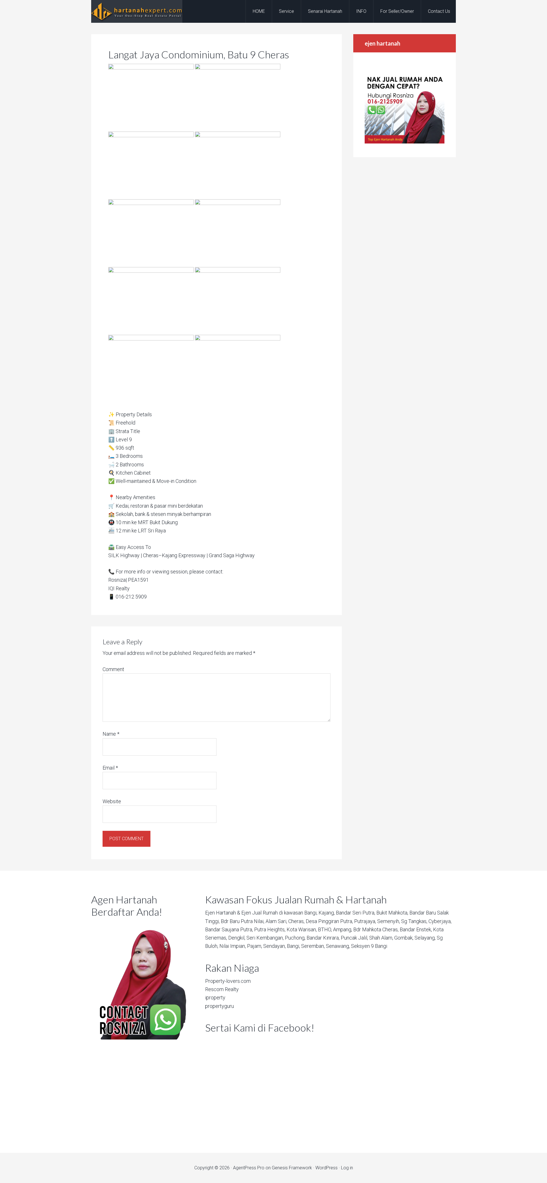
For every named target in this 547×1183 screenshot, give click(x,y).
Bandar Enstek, (416, 929)
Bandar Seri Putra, (355, 913)
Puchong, (295, 938)
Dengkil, (236, 938)
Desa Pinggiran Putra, (329, 921)
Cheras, (296, 921)
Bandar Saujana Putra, (229, 929)
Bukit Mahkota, (392, 913)
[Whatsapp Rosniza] (404, 142)
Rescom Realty (222, 989)
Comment (113, 669)
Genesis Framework (292, 1167)
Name (111, 734)
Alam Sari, (276, 921)
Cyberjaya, (440, 921)
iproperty (215, 997)
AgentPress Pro (248, 1167)
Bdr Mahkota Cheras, (376, 929)
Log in (347, 1167)
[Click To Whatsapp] (139, 980)
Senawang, (338, 946)
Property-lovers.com (228, 981)
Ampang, (342, 929)
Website (112, 801)
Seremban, (313, 946)
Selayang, (425, 938)
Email (110, 768)
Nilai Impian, (232, 946)
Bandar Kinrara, (323, 938)
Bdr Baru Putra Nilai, (242, 921)
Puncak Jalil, (354, 938)
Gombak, (403, 938)
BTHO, (325, 929)
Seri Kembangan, (265, 938)
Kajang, (327, 913)
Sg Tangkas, (414, 921)
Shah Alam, (381, 938)
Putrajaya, (365, 921)
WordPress (326, 1167)
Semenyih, (388, 921)
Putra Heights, (269, 929)
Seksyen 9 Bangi (369, 946)
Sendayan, (274, 946)
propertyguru (219, 1006)
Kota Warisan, (302, 929)
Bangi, (310, 913)
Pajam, (254, 946)
